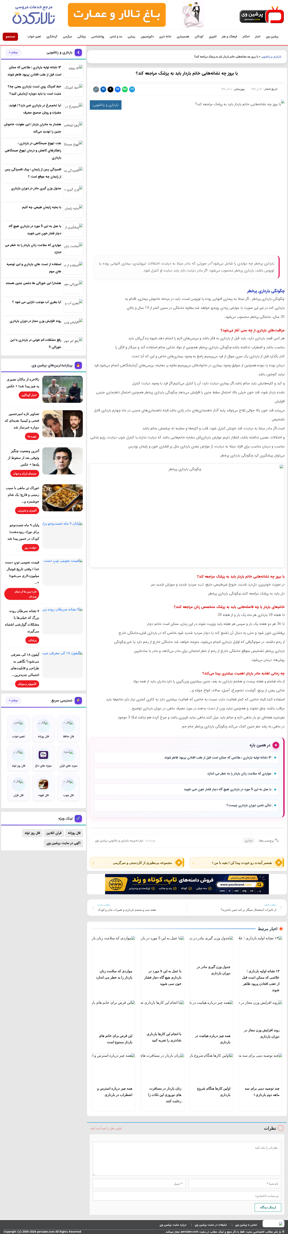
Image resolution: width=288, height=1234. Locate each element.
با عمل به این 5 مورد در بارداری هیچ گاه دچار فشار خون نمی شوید (227, 789)
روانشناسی (97, 36)
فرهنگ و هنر (229, 36)
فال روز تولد (32, 833)
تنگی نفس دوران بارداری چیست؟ (249, 805)
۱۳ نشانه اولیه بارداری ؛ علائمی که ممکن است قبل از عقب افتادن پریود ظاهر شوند (217, 757)
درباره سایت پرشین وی (173, 1225)
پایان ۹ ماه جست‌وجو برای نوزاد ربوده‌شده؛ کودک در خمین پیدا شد (23, 532)
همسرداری (183, 36)
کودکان (199, 36)
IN (103, 89)
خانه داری (165, 36)
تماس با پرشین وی (246, 1225)
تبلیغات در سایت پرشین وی (211, 1225)
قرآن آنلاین (53, 833)
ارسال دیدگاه (268, 1207)
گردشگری (51, 36)
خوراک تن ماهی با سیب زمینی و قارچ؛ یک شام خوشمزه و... (22, 494)
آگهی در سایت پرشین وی (63, 843)
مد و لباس (116, 36)
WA (125, 89)
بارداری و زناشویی (271, 56)
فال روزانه (74, 833)
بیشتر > (13, 52)
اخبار (257, 36)
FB (117, 89)
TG (132, 89)
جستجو (10, 36)
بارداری (249, 840)
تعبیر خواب (34, 36)
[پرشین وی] (261, 15)
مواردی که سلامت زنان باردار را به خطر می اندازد (239, 773)
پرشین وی (272, 36)
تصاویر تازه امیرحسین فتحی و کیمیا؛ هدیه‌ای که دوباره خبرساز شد (22, 420)
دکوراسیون (147, 36)
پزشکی (81, 36)
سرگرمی (67, 36)
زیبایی (131, 36)
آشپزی (212, 36)
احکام (246, 36)
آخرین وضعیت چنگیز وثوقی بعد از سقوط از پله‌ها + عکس (23, 458)
